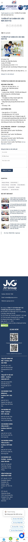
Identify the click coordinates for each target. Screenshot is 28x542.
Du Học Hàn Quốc (14, 182)
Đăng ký (3, 74)
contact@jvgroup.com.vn (11, 297)
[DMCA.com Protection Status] (4, 325)
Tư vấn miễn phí (10, 74)
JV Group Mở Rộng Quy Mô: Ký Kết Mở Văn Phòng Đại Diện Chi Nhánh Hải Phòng (18, 206)
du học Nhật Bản (21, 184)
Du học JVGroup (5, 184)
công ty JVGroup (5, 182)
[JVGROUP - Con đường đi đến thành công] (14, 2)
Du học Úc (4, 187)
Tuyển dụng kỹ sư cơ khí (7, 13)
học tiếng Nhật (11, 187)
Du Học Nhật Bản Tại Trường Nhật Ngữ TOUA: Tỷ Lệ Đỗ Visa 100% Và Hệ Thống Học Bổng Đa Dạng (18, 212)
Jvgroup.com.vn (5, 136)
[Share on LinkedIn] (20, 25)
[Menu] (2, 2)
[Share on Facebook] (10, 25)
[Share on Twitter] (12, 25)
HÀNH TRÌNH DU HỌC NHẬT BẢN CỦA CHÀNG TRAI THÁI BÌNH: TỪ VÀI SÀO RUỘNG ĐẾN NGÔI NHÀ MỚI (18, 199)
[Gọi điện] (10, 539)
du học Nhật (13, 184)
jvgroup (17, 187)
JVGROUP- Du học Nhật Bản (8, 140)
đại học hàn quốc (15, 189)
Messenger (4, 541)
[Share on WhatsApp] (7, 25)
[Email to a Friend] (15, 25)
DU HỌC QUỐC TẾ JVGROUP (16, 343)
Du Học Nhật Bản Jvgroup (12, 233)
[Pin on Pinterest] (18, 25)
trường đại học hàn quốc (6, 189)
